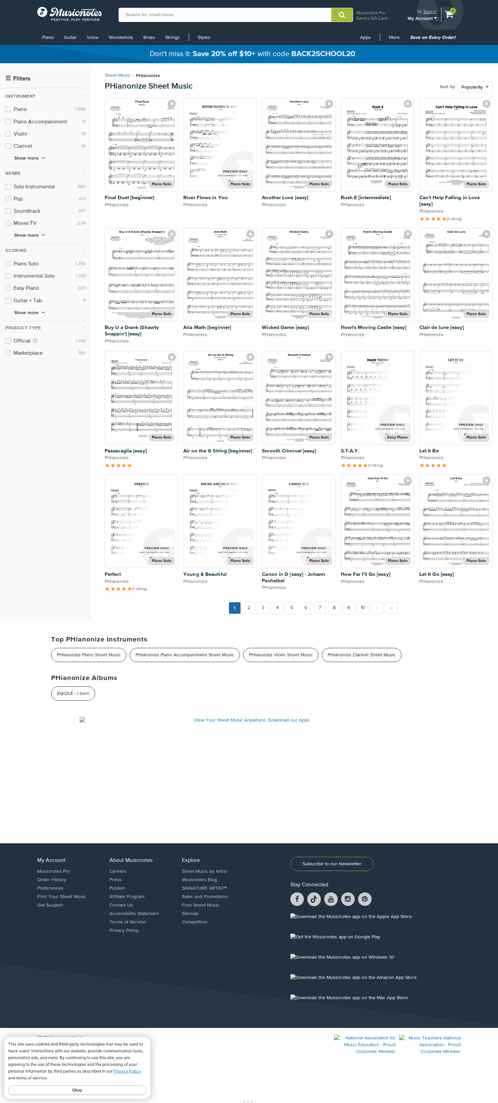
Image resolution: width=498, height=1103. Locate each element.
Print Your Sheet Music (61, 896)
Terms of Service (127, 922)
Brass (149, 37)
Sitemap (190, 913)
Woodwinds (121, 37)
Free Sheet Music (201, 905)
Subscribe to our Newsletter (332, 864)
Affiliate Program (126, 896)
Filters (17, 78)
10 (363, 608)
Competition (194, 922)
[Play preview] (172, 104)
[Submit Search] (342, 15)
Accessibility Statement (133, 913)
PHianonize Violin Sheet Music (281, 655)
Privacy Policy (123, 930)
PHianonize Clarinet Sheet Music (362, 655)
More (397, 40)
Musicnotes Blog (199, 879)
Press (115, 879)
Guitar (70, 37)
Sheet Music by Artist (204, 871)
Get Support (50, 905)
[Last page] (391, 608)
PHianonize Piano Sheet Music (89, 655)
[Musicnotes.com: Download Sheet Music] (69, 13)
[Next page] (377, 608)
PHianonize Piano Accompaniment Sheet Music (185, 655)
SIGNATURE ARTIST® (204, 888)
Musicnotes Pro (370, 12)
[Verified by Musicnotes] (35, 341)
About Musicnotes (130, 860)
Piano (48, 37)
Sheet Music (117, 75)
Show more (26, 158)
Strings (172, 37)
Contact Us (121, 905)
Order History (51, 879)
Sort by (447, 87)
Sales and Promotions (205, 896)
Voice (93, 37)
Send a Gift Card (371, 18)
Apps (365, 37)
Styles (204, 37)
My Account (421, 18)
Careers (117, 871)
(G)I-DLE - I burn (73, 693)
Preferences (50, 888)
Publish (117, 888)
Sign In (430, 11)
